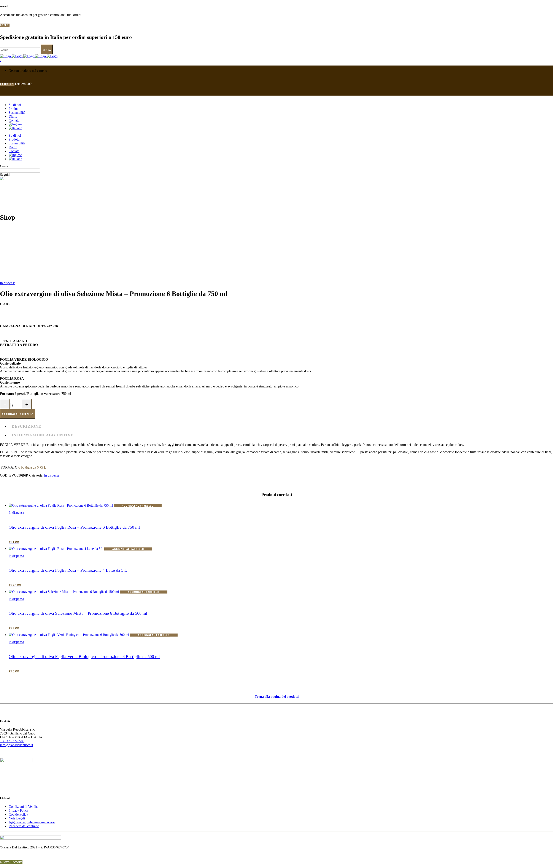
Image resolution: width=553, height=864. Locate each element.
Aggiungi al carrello (17, 414)
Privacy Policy (19, 810)
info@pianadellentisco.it (16, 745)
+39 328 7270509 (12, 741)
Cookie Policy (18, 814)
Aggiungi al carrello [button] (138, 505)
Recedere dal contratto (24, 826)
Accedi (5, 25)
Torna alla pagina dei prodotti (277, 696)
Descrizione (26, 426)
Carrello (7, 84)
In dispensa (7, 283)
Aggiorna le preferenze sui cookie (32, 822)
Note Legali (17, 818)
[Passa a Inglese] (15, 124)
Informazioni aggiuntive (42, 435)
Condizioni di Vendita (23, 806)
